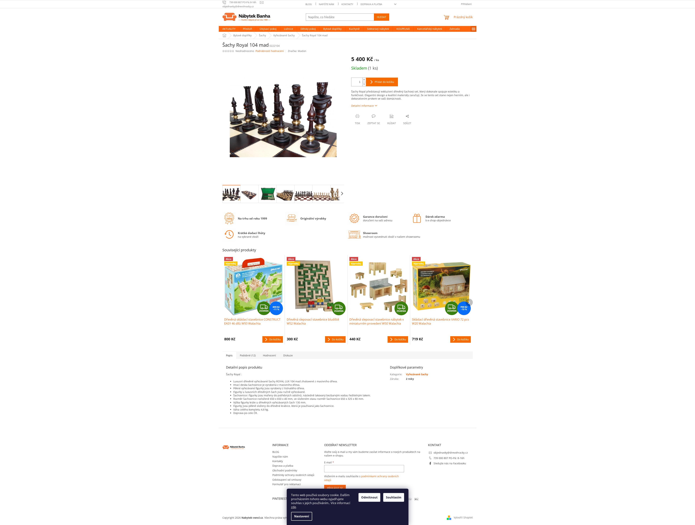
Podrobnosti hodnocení (269, 51)
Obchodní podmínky (284, 470)
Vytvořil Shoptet (463, 517)
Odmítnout (369, 497)
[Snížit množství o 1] (364, 84)
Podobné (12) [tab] (248, 355)
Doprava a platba (371, 4)
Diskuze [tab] (288, 355)
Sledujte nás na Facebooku (450, 463)
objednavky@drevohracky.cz (451, 452)
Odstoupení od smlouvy (286, 479)
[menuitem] (229, 29)
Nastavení (301, 516)
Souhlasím (393, 497)
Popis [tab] (229, 355)
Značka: (297, 51)
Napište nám (326, 4)
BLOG (308, 4)
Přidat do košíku (384, 82)
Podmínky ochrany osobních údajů (293, 475)
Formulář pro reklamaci (286, 484)
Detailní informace (362, 105)
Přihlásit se (335, 488)
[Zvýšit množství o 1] (364, 80)
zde (293, 507)
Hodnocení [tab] (269, 355)
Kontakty (347, 4)
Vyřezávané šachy (417, 374)
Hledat (381, 17)
